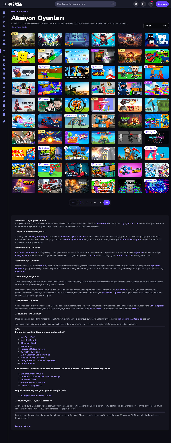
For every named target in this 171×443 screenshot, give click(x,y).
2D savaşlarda (157, 305)
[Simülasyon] (4, 92)
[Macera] (4, 78)
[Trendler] (4, 26)
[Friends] (136, 4)
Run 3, (43, 265)
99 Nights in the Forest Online (36, 395)
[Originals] (4, 35)
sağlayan (138, 252)
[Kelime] (4, 73)
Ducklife (19, 268)
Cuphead (117, 292)
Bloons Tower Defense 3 (33, 357)
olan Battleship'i (124, 255)
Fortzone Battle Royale (33, 348)
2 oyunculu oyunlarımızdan (72, 236)
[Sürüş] (4, 105)
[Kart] (4, 69)
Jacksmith (120, 289)
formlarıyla (102, 223)
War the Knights (29, 340)
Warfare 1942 (28, 337)
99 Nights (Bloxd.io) (31, 351)
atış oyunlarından (129, 223)
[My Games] (143, 4)
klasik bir (92, 255)
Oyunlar (15, 11)
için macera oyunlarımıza (130, 318)
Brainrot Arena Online (32, 373)
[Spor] (4, 96)
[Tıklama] (4, 110)
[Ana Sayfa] (4, 12)
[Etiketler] (4, 121)
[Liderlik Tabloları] (4, 44)
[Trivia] (4, 114)
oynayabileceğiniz (39, 236)
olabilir (135, 308)
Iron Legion (26, 346)
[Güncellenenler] (4, 30)
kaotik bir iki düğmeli (130, 239)
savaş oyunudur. (23, 255)
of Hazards (95, 308)
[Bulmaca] (4, 60)
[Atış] (4, 55)
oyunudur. (156, 265)
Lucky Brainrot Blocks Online (35, 354)
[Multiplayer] (4, 39)
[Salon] (4, 87)
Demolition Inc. (28, 363)
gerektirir (107, 292)
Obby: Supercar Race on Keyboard (38, 360)
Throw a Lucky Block (31, 385)
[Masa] (4, 83)
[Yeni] (4, 21)
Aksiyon (24, 11)
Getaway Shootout (74, 239)
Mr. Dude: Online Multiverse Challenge (40, 376)
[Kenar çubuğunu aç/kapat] (4, 4)
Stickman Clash (28, 343)
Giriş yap (162, 4)
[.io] (4, 64)
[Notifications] (150, 4)
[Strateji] (4, 101)
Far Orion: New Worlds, (27, 252)
